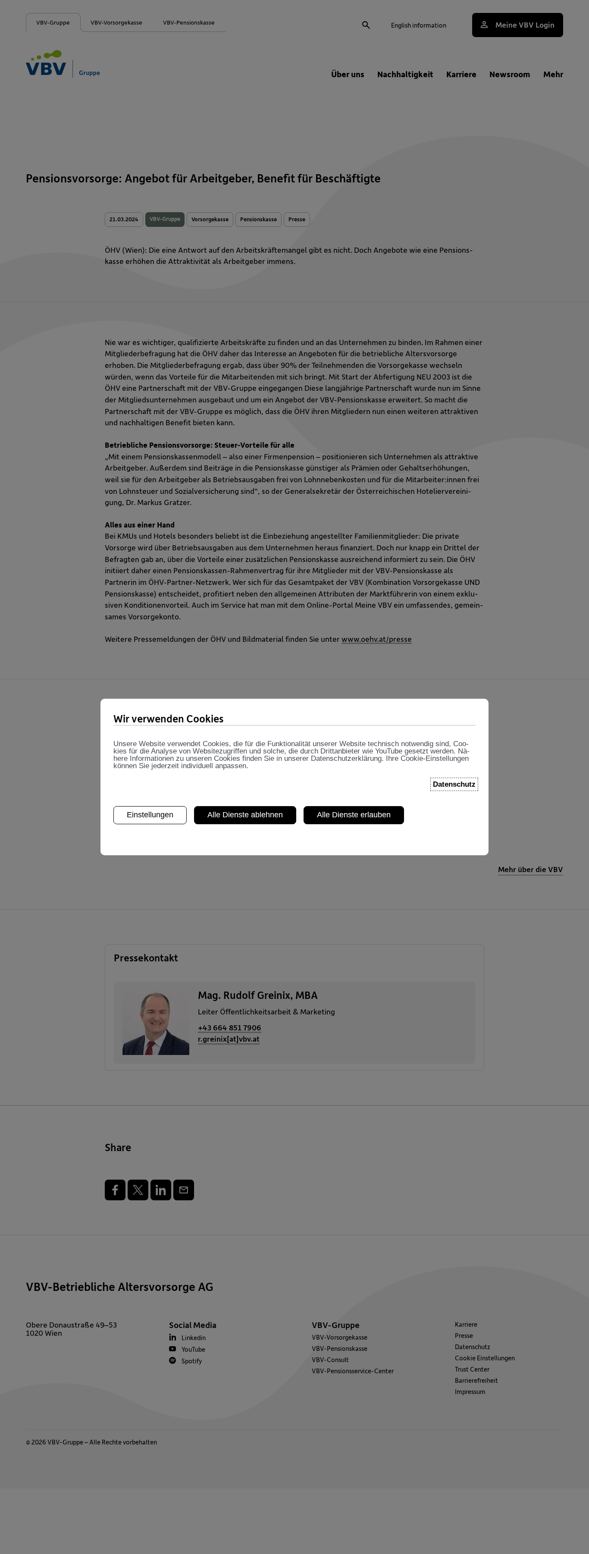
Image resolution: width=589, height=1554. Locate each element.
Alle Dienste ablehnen (245, 814)
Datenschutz (454, 784)
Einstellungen (150, 814)
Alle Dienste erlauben (354, 814)
